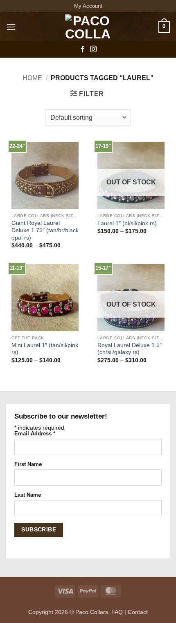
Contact (138, 612)
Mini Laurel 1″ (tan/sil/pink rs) (44, 349)
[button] (11, 27)
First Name (28, 464)
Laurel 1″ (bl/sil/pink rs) (127, 223)
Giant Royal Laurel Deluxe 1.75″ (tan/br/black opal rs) (45, 230)
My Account (88, 6)
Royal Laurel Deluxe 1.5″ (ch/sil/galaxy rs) (129, 349)
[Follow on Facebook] (82, 49)
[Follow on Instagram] (93, 49)
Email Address (34, 434)
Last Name (27, 495)
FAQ (117, 612)
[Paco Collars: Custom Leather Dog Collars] (88, 26)
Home (32, 77)
